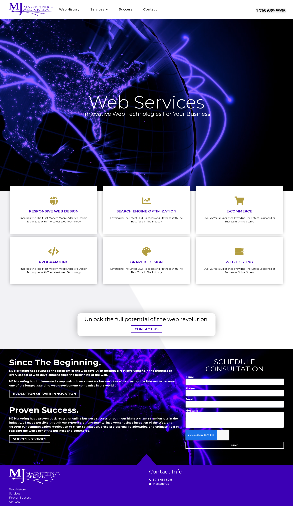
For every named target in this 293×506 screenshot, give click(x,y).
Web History (69, 9)
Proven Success (20, 497)
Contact (150, 9)
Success (125, 9)
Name (189, 377)
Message (192, 410)
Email (189, 399)
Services (97, 9)
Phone (190, 388)
